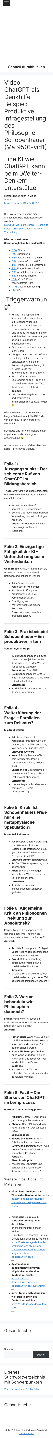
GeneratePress (26, 1433)
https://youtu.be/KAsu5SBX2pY (22, 203)
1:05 (13, 253)
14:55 (14, 290)
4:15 (13, 264)
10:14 (14, 279)
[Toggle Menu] (6, 2)
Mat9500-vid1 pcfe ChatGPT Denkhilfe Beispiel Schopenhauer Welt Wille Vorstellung (26, 228)
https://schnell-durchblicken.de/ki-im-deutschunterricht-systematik (28, 1282)
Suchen (8, 1349)
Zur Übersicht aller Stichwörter (21, 1389)
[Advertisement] (26, 33)
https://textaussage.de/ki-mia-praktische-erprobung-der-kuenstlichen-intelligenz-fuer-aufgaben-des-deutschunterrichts (28, 1249)
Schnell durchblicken (26, 67)
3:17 (13, 261)
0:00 (14, 250)
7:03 (14, 272)
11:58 (14, 286)
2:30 (14, 257)
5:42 (14, 268)
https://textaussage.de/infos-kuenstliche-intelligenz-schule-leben (28, 1202)
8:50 (14, 275)
